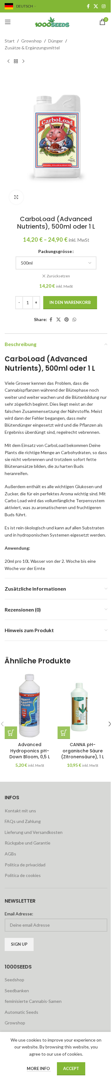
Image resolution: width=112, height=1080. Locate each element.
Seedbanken (17, 990)
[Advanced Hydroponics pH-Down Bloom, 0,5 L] (29, 705)
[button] (11, 732)
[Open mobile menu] (8, 22)
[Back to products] (16, 61)
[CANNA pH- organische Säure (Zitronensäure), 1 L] (82, 705)
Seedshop (14, 979)
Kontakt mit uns (20, 810)
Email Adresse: (19, 913)
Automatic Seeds (21, 1012)
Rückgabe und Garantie (27, 842)
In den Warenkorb (70, 302)
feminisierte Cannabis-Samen (33, 1001)
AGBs (10, 853)
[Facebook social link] (88, 6)
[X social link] (96, 6)
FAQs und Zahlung (23, 821)
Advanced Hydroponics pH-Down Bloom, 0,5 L (29, 750)
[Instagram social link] (103, 6)
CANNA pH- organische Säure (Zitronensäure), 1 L (82, 750)
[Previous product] (8, 61)
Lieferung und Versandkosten (34, 832)
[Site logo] (56, 21)
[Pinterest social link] (67, 319)
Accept (71, 1068)
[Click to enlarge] (16, 197)
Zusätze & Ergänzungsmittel (32, 47)
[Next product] (23, 61)
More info (39, 1068)
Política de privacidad (25, 864)
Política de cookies (23, 875)
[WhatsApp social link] (74, 319)
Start (10, 40)
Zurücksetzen (58, 276)
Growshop (31, 40)
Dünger (55, 40)
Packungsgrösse (55, 251)
